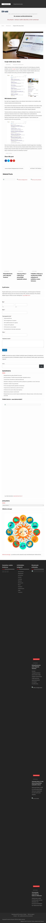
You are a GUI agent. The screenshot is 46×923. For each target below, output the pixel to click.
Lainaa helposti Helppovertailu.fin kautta (14, 168)
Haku (3, 363)
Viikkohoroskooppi (6, 554)
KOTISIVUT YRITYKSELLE (35, 168)
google (7, 153)
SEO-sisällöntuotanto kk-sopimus (11, 322)
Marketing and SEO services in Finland (19, 914)
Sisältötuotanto (20, 64)
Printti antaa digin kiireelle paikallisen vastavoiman (14, 385)
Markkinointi (15, 64)
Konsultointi (20, 575)
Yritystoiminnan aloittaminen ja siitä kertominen (13, 387)
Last (16, 306)
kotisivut (10, 153)
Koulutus (20, 577)
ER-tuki (5, 11)
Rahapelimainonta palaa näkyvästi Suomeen (7, 275)
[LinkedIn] (5, 7)
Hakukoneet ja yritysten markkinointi (11, 391)
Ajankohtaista (21, 571)
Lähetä (4, 350)
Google (14, 69)
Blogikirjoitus (20, 573)
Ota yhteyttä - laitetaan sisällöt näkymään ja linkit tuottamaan (23, 19)
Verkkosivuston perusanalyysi (10, 327)
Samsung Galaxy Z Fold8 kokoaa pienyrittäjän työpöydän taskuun (17, 377)
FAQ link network (31, 914)
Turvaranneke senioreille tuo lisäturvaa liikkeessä (14, 379)
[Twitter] (7, 7)
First (3, 306)
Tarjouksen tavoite (6, 338)
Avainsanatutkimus (8, 318)
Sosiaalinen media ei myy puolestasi (11, 383)
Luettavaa (20, 579)
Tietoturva (20, 592)
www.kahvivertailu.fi (17, 496)
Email (3, 309)
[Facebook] (3, 7)
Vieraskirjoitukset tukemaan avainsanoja (12, 329)
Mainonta (20, 581)
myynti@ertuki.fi (26, 295)
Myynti (19, 584)
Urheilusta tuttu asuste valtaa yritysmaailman (13, 389)
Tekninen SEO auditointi (9, 324)
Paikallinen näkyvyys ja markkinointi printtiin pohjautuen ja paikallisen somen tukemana (37, 277)
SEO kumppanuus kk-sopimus (10, 320)
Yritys (3, 332)
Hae (41, 366)
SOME (19, 590)
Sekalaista (20, 586)
